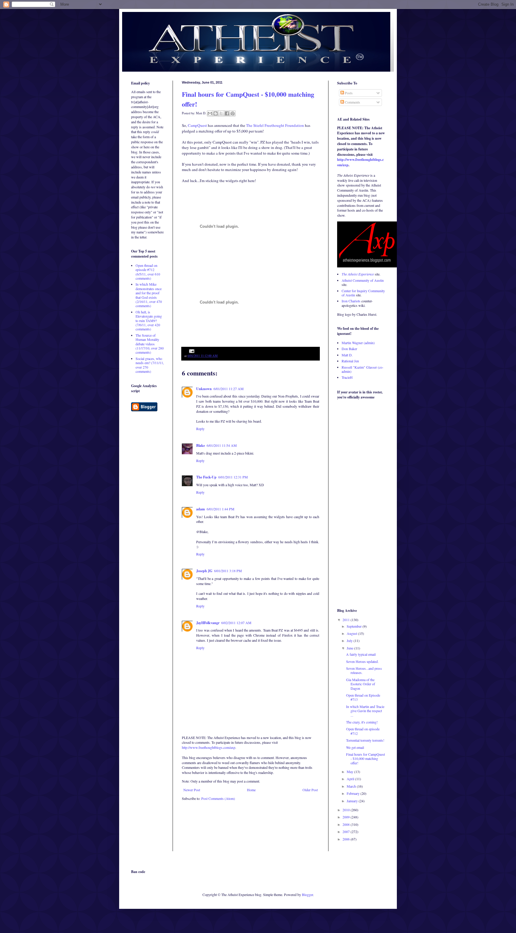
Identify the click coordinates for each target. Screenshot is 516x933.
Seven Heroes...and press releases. (364, 670)
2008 (347, 824)
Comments (352, 102)
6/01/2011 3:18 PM (228, 570)
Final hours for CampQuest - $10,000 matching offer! (365, 758)
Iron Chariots (351, 300)
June (350, 648)
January (353, 800)
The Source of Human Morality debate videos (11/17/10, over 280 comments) (150, 344)
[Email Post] (191, 351)
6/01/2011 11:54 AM (222, 445)
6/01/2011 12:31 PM (233, 477)
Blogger (307, 894)
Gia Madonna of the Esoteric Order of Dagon (360, 684)
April (351, 778)
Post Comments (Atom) (218, 798)
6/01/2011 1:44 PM (220, 508)
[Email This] (210, 113)
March (352, 786)
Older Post (310, 789)
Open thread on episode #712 (363, 730)
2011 (347, 619)
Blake (200, 445)
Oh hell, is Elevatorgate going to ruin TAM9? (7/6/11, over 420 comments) (149, 321)
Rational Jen (350, 360)
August (352, 633)
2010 (347, 809)
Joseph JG (204, 570)
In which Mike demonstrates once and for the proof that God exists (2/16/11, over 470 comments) (149, 295)
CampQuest (197, 125)
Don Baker (349, 348)
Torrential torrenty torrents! (365, 740)
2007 (347, 831)
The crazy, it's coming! (362, 722)
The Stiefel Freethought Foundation (275, 125)
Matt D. (347, 354)
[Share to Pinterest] (233, 113)
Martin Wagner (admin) (358, 342)
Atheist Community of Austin (363, 280)
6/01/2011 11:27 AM (229, 388)
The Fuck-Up (206, 477)
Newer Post (191, 789)
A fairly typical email (361, 654)
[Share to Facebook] (227, 113)
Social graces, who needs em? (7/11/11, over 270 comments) (150, 365)
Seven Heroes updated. (362, 661)
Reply (200, 428)
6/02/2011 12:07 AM (236, 622)
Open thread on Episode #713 (363, 697)
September (355, 626)
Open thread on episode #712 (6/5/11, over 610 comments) (148, 272)
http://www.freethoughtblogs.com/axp (208, 747)
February (353, 793)
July (350, 640)
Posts (348, 92)
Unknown (204, 388)
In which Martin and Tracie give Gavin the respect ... (365, 711)
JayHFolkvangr (207, 622)
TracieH (347, 377)
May (350, 771)
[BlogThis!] (216, 113)
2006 (347, 839)
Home (251, 789)
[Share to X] (221, 113)
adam (200, 509)
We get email (355, 747)
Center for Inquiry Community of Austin (363, 292)
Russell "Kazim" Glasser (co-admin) (362, 369)
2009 (347, 817)
